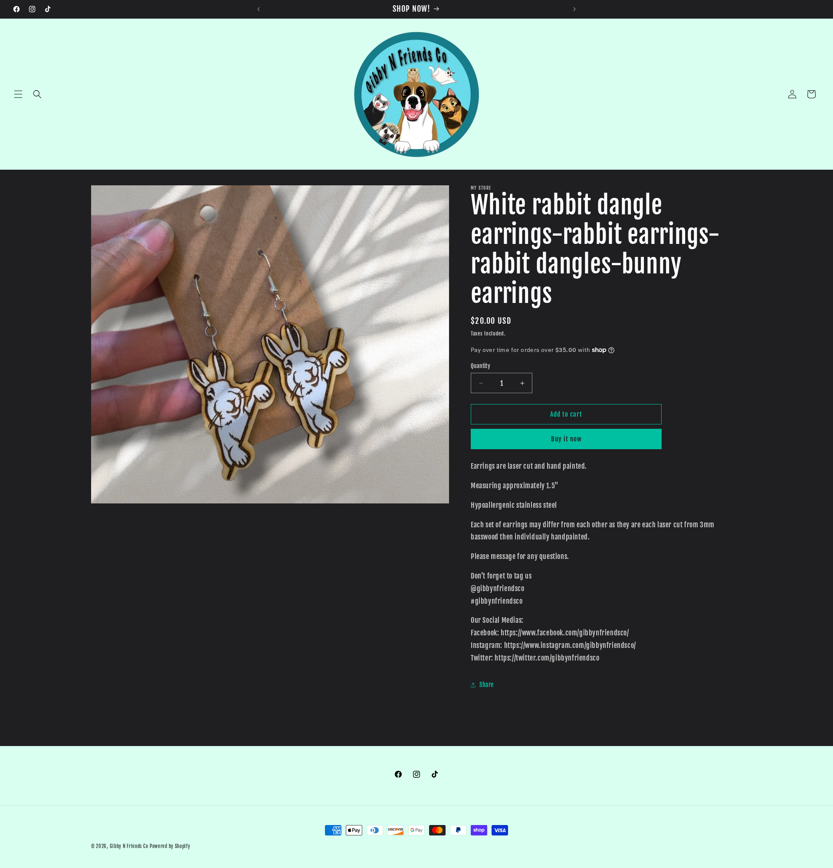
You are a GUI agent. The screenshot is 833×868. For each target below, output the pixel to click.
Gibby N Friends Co (129, 846)
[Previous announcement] (258, 9)
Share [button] (486, 684)
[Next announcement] (574, 9)
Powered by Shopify (170, 846)
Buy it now (566, 439)
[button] (18, 94)
